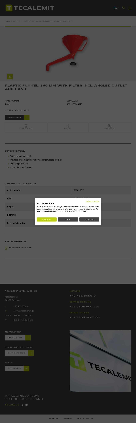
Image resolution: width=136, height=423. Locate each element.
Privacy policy (92, 201)
